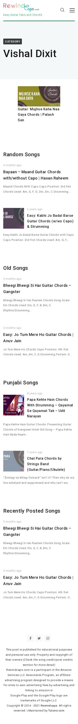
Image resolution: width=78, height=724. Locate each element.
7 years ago (34, 452)
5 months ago (12, 165)
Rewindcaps (49, 705)
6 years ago (34, 209)
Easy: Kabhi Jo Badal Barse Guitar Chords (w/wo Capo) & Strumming (50, 221)
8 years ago (34, 393)
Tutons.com (56, 710)
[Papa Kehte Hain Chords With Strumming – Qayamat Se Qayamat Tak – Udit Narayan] (13, 405)
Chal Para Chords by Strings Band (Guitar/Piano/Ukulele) (46, 463)
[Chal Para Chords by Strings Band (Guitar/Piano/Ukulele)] (13, 461)
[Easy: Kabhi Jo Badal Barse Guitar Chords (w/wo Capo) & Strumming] (13, 218)
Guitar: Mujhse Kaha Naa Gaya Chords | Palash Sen (38, 114)
